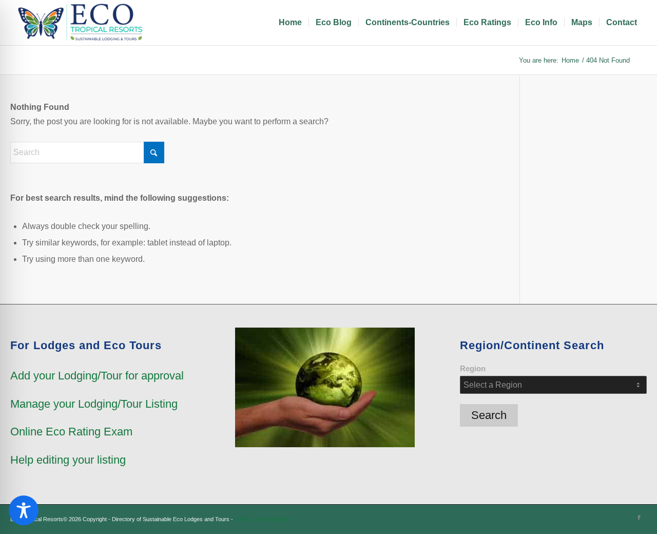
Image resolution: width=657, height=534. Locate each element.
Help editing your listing (68, 459)
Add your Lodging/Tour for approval (97, 375)
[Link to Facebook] (639, 517)
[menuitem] (290, 22)
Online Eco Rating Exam (71, 431)
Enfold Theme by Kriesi (263, 519)
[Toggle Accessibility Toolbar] (24, 510)
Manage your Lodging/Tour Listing (94, 403)
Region (473, 369)
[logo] (82, 22)
